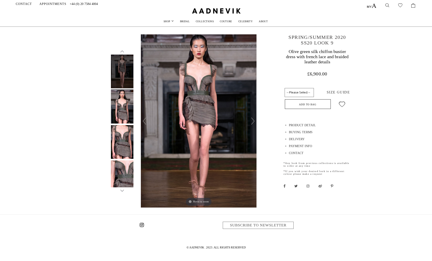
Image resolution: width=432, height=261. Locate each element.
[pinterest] (332, 186)
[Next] (252, 121)
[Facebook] (285, 186)
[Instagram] (141, 225)
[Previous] (144, 121)
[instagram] (308, 186)
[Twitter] (296, 186)
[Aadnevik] (216, 10)
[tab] (317, 125)
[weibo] (320, 186)
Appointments (52, 4)
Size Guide (338, 92)
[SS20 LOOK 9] (122, 72)
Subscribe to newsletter (258, 225)
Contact (24, 4)
